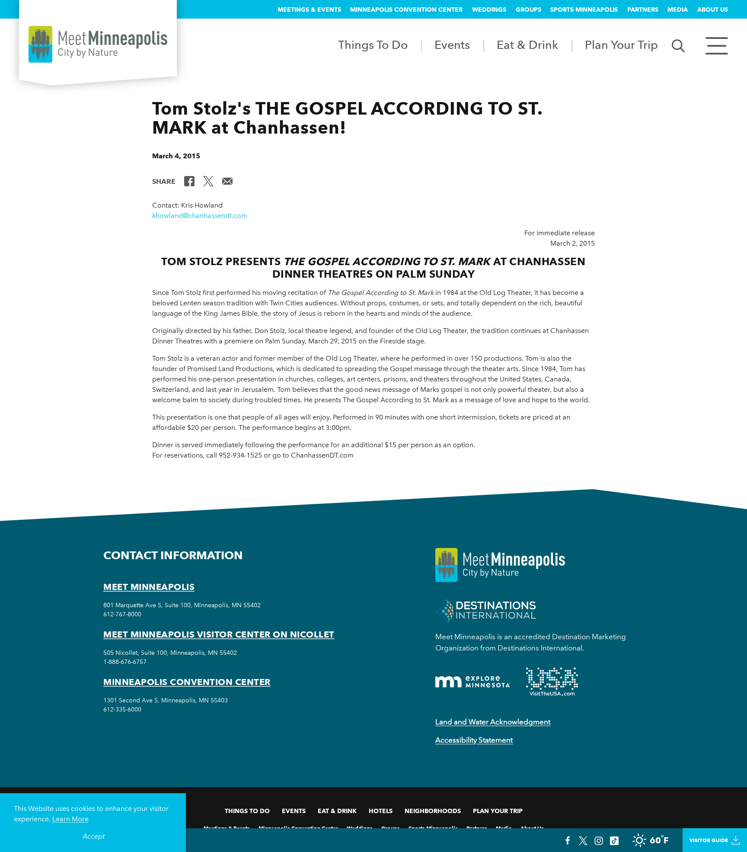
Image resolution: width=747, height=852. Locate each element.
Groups (528, 9)
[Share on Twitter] (208, 180)
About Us (712, 9)
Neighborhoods (433, 810)
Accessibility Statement (474, 740)
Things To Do (373, 45)
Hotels (381, 810)
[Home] (98, 44)
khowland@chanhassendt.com (199, 215)
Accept (93, 836)
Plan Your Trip (621, 45)
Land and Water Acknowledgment (492, 721)
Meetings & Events (309, 9)
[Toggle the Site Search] (678, 45)
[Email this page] (227, 180)
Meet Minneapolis (149, 587)
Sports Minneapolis (584, 9)
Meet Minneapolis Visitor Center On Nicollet (219, 634)
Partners (642, 9)
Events (452, 45)
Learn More (70, 819)
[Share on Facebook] (189, 180)
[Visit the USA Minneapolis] (552, 681)
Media (677, 9)
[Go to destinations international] (485, 610)
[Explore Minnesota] (473, 682)
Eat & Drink (527, 45)
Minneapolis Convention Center (406, 9)
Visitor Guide (709, 840)
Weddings (489, 9)
